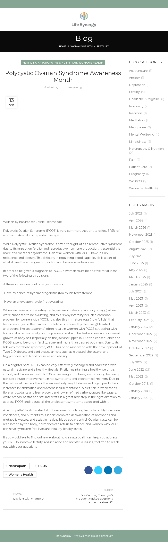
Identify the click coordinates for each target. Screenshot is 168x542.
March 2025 (137, 277)
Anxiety (134, 78)
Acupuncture (138, 71)
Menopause (137, 127)
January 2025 (138, 284)
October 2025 (139, 242)
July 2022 (135, 362)
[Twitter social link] (98, 470)
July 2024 (136, 291)
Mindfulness (137, 142)
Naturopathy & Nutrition (57, 62)
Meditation (137, 120)
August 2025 (138, 249)
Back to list (63, 496)
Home (62, 46)
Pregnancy (137, 174)
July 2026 (135, 213)
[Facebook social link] (88, 470)
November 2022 (140, 341)
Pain (132, 160)
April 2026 (136, 220)
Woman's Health (81, 46)
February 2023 (139, 320)
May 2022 (136, 376)
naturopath (17, 466)
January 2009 (139, 398)
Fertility (103, 46)
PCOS (42, 466)
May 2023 (136, 298)
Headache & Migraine (144, 99)
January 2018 (138, 391)
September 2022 (141, 355)
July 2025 (135, 256)
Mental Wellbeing (141, 134)
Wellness (135, 181)
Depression (137, 85)
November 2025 (140, 234)
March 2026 (137, 227)
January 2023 (138, 327)
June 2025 (136, 263)
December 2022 (140, 334)
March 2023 (137, 313)
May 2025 (136, 270)
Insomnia (135, 113)
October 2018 (139, 384)
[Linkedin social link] (108, 470)
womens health (21, 474)
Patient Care (138, 167)
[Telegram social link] (118, 470)
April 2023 (136, 305)
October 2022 (139, 348)
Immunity (136, 106)
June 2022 (136, 369)
